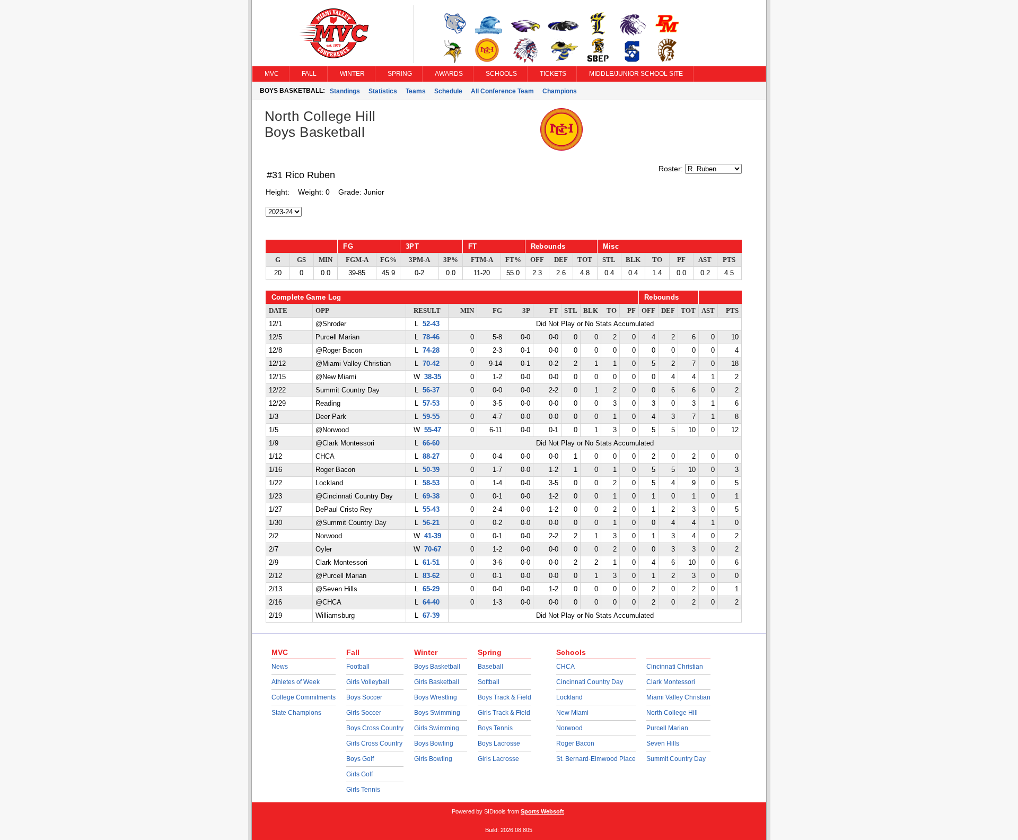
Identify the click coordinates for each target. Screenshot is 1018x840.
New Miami (572, 712)
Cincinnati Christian (674, 666)
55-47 (432, 430)
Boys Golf (360, 759)
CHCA (565, 666)
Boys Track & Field (504, 697)
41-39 (432, 536)
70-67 (432, 549)
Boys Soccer (364, 697)
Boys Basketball (437, 666)
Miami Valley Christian (678, 697)
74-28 (431, 350)
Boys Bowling (433, 743)
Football (358, 666)
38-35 (432, 377)
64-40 (431, 602)
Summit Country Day (676, 759)
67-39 (431, 615)
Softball (488, 682)
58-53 (431, 483)
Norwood (569, 728)
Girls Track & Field (504, 712)
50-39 (431, 470)
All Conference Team (502, 91)
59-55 (431, 417)
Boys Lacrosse (499, 743)
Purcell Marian (667, 728)
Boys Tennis (495, 728)
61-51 (431, 562)
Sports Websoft (542, 811)
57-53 (431, 403)
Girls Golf (359, 774)
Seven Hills (662, 743)
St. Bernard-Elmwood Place (596, 759)
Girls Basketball (436, 682)
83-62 (431, 576)
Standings (345, 91)
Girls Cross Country (374, 743)
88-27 (431, 456)
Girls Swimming (436, 728)
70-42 (431, 364)
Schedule (448, 91)
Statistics (382, 91)
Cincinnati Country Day (589, 682)
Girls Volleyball (367, 682)
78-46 (431, 337)
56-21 (431, 523)
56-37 (431, 390)
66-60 (431, 443)
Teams (416, 91)
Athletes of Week (295, 682)
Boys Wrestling (435, 697)
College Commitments (303, 697)
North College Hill (672, 712)
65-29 (431, 589)
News (279, 666)
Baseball (490, 666)
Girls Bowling (433, 759)
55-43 (431, 509)
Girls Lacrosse (498, 759)
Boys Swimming (437, 712)
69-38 (431, 496)
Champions (559, 91)
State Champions (296, 712)
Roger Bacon (575, 743)
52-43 (431, 324)
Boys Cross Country (374, 728)
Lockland (569, 697)
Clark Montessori (670, 682)
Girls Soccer (363, 712)
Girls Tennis (363, 789)
